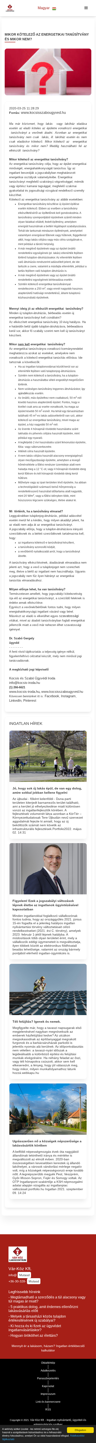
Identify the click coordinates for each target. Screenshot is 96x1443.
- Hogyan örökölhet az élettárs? (33, 1335)
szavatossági (69, 616)
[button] (46, 8)
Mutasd (24, 1275)
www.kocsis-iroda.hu (24, 691)
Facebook (52, 696)
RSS (48, 1409)
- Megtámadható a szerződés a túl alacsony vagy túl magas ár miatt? (47, 1299)
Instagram (68, 696)
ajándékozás (26, 393)
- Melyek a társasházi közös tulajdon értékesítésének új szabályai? (37, 1318)
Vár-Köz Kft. (19, 1268)
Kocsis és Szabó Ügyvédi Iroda (32, 678)
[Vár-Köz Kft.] (9, 8)
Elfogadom (80, 1430)
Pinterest (29, 700)
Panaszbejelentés (48, 1378)
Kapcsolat (48, 1386)
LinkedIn (15, 700)
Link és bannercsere (48, 1401)
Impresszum (48, 1394)
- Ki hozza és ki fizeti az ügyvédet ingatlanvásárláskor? (34, 1328)
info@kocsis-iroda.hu (24, 683)
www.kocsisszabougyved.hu (43, 112)
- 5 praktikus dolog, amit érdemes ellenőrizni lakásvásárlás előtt (43, 1309)
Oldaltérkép (48, 1362)
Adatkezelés (48, 1370)
